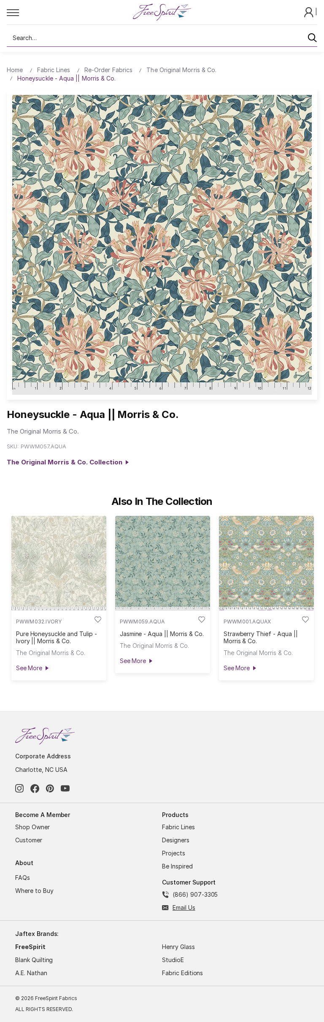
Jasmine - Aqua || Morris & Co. (162, 633)
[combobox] (162, 38)
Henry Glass (178, 946)
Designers (175, 840)
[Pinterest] (50, 788)
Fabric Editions (182, 972)
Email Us (184, 907)
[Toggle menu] (69, 12)
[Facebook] (34, 788)
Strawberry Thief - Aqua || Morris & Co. (261, 637)
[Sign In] (309, 11)
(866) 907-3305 (195, 894)
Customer (28, 840)
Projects (173, 853)
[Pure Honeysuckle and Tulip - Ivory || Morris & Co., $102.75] (58, 563)
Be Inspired (177, 866)
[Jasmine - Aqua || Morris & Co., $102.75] (162, 563)
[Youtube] (65, 788)
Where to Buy (34, 890)
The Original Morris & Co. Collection (66, 462)
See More (29, 667)
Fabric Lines (178, 827)
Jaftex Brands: (37, 933)
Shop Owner (32, 827)
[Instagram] (19, 788)
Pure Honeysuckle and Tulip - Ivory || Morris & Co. (56, 637)
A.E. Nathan (31, 972)
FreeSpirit (30, 946)
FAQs (22, 877)
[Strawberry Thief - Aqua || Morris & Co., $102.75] (266, 563)
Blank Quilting (34, 959)
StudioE (173, 959)
